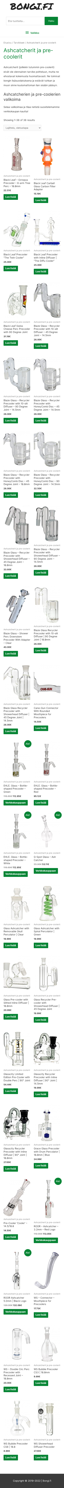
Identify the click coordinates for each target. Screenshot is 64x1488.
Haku (51, 20)
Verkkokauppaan (15, 802)
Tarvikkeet (19, 42)
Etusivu (7, 42)
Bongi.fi (47, 1480)
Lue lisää (10, 196)
